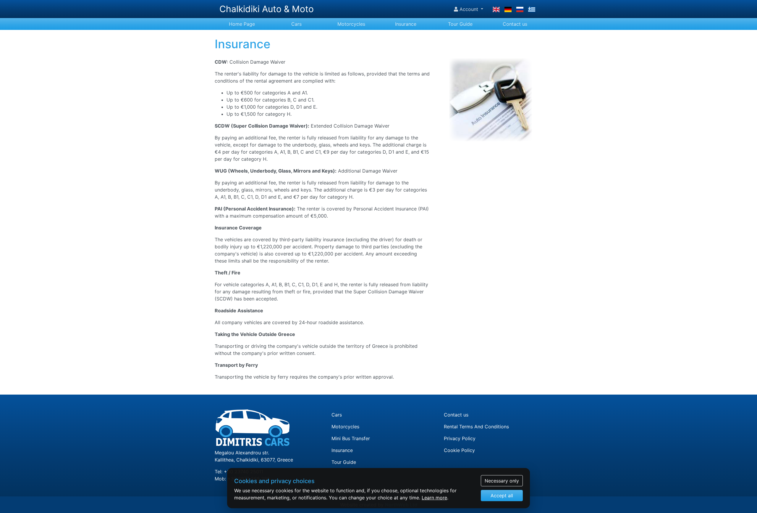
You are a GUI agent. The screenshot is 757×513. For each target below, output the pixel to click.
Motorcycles (351, 24)
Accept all (502, 495)
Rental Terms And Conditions (476, 427)
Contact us (515, 24)
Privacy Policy (459, 438)
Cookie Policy (459, 450)
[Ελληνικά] (532, 9)
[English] (496, 9)
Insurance (405, 24)
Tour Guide (460, 24)
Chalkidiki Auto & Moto (266, 9)
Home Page (242, 24)
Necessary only (502, 481)
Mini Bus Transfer (350, 438)
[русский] (520, 9)
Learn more (434, 498)
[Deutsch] (508, 9)
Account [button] (469, 9)
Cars (296, 24)
